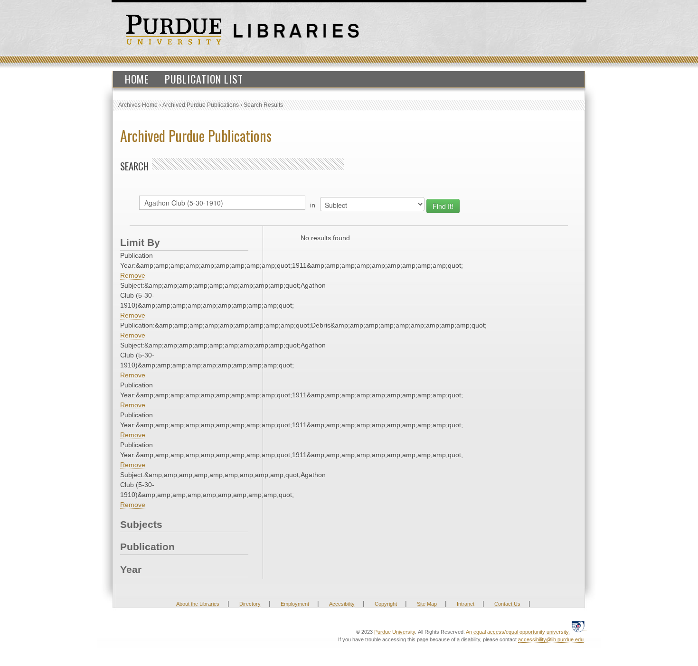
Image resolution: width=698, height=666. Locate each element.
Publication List (204, 78)
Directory (250, 604)
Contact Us (507, 604)
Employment (295, 604)
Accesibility (342, 604)
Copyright (386, 604)
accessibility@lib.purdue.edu (551, 639)
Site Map (427, 604)
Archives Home (138, 105)
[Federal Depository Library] (578, 626)
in (312, 205)
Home (137, 78)
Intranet (465, 604)
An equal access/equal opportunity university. (518, 632)
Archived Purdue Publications (200, 105)
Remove (132, 275)
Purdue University (394, 632)
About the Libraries (197, 604)
